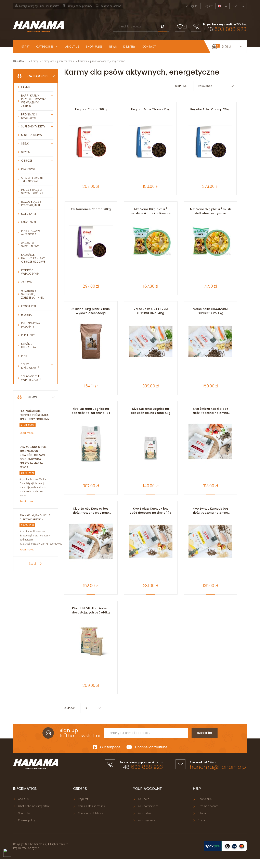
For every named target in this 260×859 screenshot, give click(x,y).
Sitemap (202, 813)
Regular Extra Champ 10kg (150, 109)
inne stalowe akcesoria (30, 232)
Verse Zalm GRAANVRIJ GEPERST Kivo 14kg (150, 311)
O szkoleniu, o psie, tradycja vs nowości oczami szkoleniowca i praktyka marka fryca (33, 457)
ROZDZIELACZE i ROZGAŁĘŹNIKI (31, 203)
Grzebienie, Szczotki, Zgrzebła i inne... (32, 294)
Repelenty (28, 335)
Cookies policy (26, 820)
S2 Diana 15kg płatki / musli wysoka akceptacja (91, 311)
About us (23, 799)
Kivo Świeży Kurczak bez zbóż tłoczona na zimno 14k (150, 511)
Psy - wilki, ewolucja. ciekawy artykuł (35, 517)
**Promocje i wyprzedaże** (31, 378)
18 (86, 708)
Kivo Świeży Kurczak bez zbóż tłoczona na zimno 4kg (210, 511)
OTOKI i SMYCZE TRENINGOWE (32, 179)
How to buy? (205, 799)
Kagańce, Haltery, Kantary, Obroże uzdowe (33, 258)
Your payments (146, 820)
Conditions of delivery (90, 813)
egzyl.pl (36, 848)
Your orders (144, 813)
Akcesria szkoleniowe (30, 244)
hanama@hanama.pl (218, 767)
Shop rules (24, 813)
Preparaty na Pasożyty (30, 325)
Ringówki (28, 169)
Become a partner (208, 806)
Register (208, 6)
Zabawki (27, 282)
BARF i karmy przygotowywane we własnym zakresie (34, 101)
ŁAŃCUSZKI (28, 222)
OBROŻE (26, 161)
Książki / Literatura (28, 345)
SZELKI (25, 143)
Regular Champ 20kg (91, 109)
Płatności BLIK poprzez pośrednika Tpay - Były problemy (34, 415)
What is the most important (34, 806)
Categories (37, 76)
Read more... (27, 433)
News (32, 397)
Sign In (193, 6)
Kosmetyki (28, 306)
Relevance (205, 86)
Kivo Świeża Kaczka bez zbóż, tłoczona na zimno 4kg (91, 511)
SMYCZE (26, 152)
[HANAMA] (38, 26)
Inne (24, 356)
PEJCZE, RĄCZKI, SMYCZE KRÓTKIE (32, 191)
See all (32, 563)
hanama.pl (40, 844)
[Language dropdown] (223, 6)
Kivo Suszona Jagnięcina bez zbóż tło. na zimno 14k (91, 411)
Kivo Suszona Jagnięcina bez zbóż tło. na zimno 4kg (150, 411)
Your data (143, 799)
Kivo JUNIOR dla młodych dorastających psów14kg (91, 610)
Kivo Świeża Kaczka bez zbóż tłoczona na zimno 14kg (210, 411)
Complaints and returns (91, 806)
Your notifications (148, 806)
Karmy (25, 87)
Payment (83, 799)
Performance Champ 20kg (91, 209)
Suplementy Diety (33, 126)
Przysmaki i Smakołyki (29, 116)
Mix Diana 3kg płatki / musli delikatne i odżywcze (210, 211)
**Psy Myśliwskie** (30, 366)
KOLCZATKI (28, 214)
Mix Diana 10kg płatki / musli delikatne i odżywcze (150, 211)
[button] (47, 46)
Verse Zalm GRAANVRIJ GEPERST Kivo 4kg (210, 311)
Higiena (26, 315)
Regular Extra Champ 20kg (210, 109)
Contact (202, 820)
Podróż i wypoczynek (30, 272)
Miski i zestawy (31, 135)
